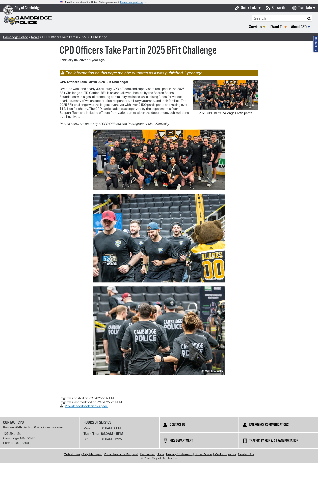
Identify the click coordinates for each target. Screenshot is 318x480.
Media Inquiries (225, 454)
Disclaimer (147, 454)
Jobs (160, 454)
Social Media (203, 454)
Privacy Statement (179, 454)
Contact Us (246, 454)
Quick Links (249, 8)
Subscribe (279, 8)
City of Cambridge (27, 8)
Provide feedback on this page (86, 406)
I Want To (276, 27)
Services (255, 27)
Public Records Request (121, 454)
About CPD (299, 27)
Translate (305, 8)
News (35, 37)
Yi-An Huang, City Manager (83, 454)
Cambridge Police (15, 37)
